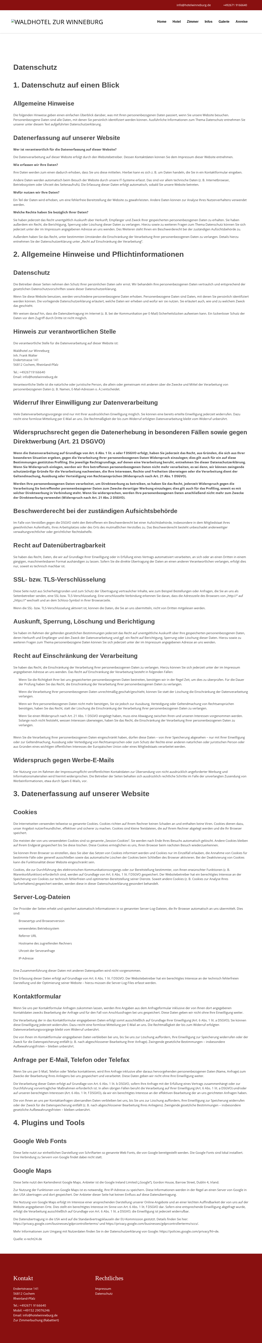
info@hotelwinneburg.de (40, 1315)
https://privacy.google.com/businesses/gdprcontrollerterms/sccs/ (152, 1223)
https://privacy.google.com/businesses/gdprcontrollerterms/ (56, 1223)
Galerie (224, 21)
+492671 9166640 (32, 1305)
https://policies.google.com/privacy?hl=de (188, 1231)
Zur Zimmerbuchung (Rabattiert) (36, 1320)
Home (161, 21)
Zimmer (193, 21)
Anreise (242, 21)
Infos (208, 21)
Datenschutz (104, 1293)
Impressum (103, 1289)
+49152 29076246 (36, 1310)
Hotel (177, 21)
